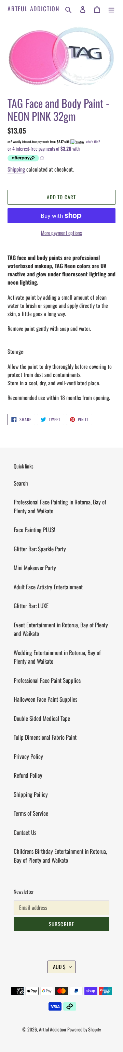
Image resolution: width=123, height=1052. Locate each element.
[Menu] (111, 9)
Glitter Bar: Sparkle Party (40, 548)
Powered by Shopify (84, 1029)
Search (21, 483)
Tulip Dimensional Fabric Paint (45, 737)
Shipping (16, 169)
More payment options (61, 232)
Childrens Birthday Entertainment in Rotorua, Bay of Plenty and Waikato (60, 855)
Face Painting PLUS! (34, 529)
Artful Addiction (34, 9)
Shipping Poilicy (31, 794)
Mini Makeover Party (35, 567)
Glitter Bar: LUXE (31, 605)
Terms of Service (31, 813)
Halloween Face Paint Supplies (45, 699)
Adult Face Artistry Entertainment (48, 587)
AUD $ (59, 967)
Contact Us (25, 832)
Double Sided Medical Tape (42, 718)
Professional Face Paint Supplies (47, 680)
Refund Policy (28, 775)
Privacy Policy (28, 756)
